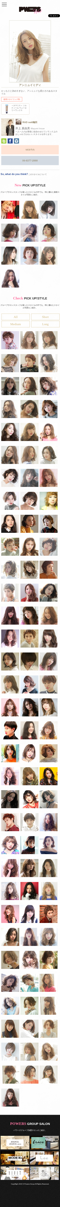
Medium (15, 324)
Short (45, 317)
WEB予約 (30, 149)
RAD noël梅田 (29, 122)
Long (45, 324)
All (16, 317)
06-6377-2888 (30, 160)
